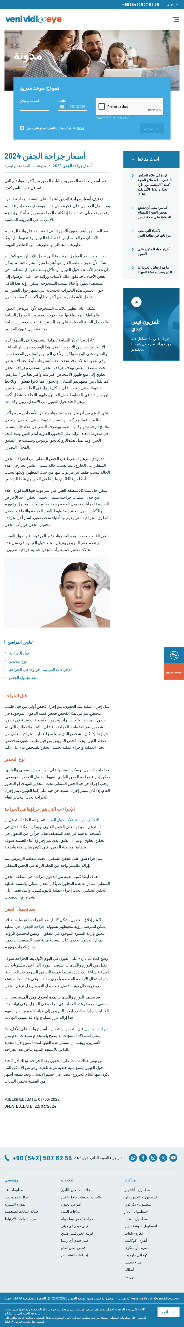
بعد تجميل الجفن (22, 677)
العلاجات (67, 1180)
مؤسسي (11, 1180)
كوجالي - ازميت (136, 1255)
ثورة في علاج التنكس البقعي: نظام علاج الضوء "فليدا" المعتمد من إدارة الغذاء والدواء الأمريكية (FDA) (155, 184)
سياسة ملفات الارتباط (20, 1219)
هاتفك (62, 101)
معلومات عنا (13, 1189)
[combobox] (63, 106)
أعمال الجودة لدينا (17, 1197)
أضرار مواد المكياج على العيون (154, 251)
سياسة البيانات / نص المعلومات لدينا (68, 1317)
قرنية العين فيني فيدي (77, 1233)
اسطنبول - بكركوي (138, 1204)
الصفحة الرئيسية (17, 166)
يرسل (148, 128)
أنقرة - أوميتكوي (137, 1247)
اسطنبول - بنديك (137, 1219)
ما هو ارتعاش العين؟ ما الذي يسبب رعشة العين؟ (155, 269)
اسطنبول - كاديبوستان (141, 1197)
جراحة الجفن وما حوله (77, 1219)
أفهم (164, 1312)
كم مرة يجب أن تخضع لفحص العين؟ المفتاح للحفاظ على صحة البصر (154, 212)
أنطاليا (129, 1269)
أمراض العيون (71, 1204)
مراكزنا (130, 1180)
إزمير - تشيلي (135, 1262)
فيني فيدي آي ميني (75, 1226)
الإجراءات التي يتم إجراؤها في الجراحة (40, 669)
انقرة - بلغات (134, 1233)
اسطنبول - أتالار (136, 1211)
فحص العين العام (73, 1247)
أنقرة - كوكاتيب (136, 1240)
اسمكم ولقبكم (29, 101)
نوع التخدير (18, 661)
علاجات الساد (71, 1211)
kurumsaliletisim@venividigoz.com (155, 1298)
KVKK (80, 128)
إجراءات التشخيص (74, 1255)
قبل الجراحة (19, 653)
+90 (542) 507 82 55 (140, 4)
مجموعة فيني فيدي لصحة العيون (90, 1298)
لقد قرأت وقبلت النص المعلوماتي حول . (56, 128)
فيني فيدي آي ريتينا (75, 1240)
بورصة (129, 1276)
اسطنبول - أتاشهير (138, 1189)
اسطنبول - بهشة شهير (141, 1226)
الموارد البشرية (15, 1204)
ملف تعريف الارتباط (88, 1309)
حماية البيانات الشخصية (21, 1211)
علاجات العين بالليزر (75, 1189)
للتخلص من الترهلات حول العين (73, 819)
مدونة (41, 166)
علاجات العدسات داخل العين (81, 1197)
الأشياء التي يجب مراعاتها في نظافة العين (154, 233)
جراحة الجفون (33, 926)
